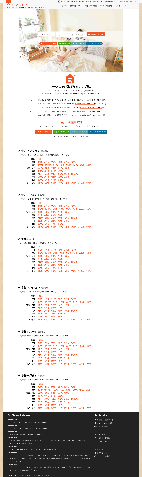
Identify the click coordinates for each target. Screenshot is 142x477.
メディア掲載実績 (103, 456)
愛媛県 (53, 180)
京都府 (53, 174)
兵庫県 (46, 174)
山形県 (66, 162)
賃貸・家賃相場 (95, 43)
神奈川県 (47, 165)
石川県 (60, 168)
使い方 (64, 6)
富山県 (53, 168)
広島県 (60, 177)
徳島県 (40, 180)
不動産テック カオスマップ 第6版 (64, 455)
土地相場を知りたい (109, 1)
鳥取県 (40, 177)
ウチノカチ (12, 475)
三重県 (60, 171)
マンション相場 (82, 6)
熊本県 (60, 183)
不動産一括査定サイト (104, 420)
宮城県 (53, 162)
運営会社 (100, 449)
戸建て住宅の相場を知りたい (90, 1)
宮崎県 (73, 183)
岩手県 (46, 162)
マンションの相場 (49, 43)
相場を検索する (96, 34)
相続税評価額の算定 (62, 136)
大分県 (66, 183)
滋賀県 (60, 174)
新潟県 (40, 168)
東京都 (40, 165)
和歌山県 (74, 174)
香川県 (46, 180)
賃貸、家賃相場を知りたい (128, 1)
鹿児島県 (81, 183)
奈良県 (66, 174)
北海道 (40, 159)
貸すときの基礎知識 (79, 131)
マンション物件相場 (104, 423)
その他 (117, 6)
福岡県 (40, 183)
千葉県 (61, 165)
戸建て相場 (93, 6)
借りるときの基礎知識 (97, 131)
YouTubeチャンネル (40, 449)
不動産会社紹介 (102, 441)
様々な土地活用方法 (81, 136)
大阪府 (40, 174)
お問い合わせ (101, 453)
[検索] (8, 1)
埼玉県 (55, 165)
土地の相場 (80, 43)
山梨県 (88, 165)
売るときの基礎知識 (43, 131)
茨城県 (68, 165)
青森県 (40, 162)
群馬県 (81, 165)
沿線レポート (128, 6)
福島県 (73, 162)
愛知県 (40, 171)
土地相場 (101, 6)
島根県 (46, 177)
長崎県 (53, 183)
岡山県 (53, 177)
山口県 (66, 177)
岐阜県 (46, 171)
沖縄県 (88, 183)
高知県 (60, 180)
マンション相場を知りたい (69, 1)
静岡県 (53, 171)
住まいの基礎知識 (71, 122)
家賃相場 (109, 6)
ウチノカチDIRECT (103, 426)
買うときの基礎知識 (61, 131)
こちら (34, 470)
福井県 (66, 168)
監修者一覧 (100, 434)
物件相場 (73, 6)
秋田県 (60, 162)
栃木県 (75, 165)
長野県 (46, 168)
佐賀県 (46, 183)
